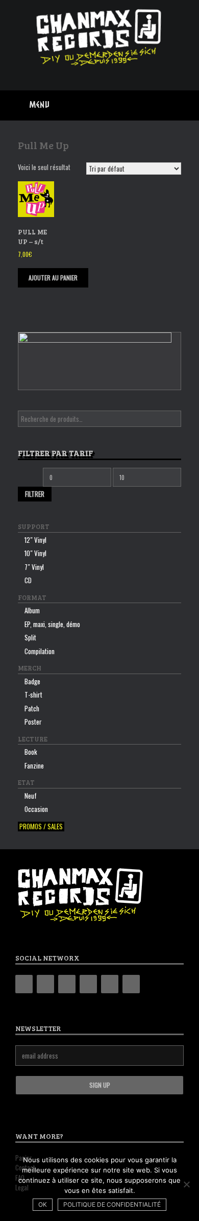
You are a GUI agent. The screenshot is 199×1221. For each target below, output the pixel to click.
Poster (33, 721)
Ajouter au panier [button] (53, 277)
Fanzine (34, 765)
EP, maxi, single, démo (52, 624)
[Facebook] (45, 984)
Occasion (36, 809)
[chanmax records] (99, 37)
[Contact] (109, 984)
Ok (42, 1204)
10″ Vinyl (35, 553)
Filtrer (34, 494)
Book (30, 752)
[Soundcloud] (131, 984)
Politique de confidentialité (112, 1204)
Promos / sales (41, 826)
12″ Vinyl (35, 540)
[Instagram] (67, 984)
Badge (32, 681)
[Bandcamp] (24, 984)
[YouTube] (88, 984)
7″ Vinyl (34, 567)
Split (30, 637)
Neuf (30, 796)
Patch (31, 708)
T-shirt (33, 694)
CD (28, 580)
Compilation (39, 651)
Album (32, 610)
